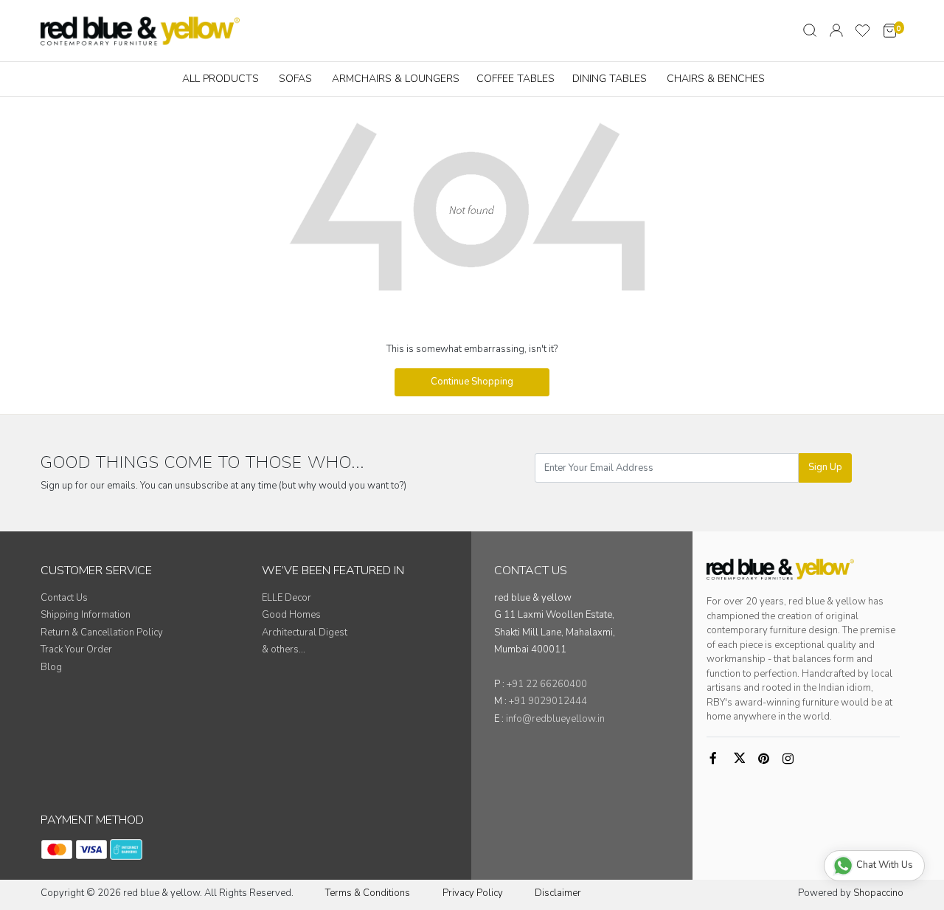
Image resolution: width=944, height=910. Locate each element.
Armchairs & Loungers (395, 79)
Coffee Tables (515, 79)
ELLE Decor (286, 597)
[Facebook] (718, 759)
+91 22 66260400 (547, 684)
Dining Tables (609, 79)
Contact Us (64, 597)
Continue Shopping (472, 381)
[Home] (140, 31)
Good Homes (291, 614)
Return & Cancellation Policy (102, 632)
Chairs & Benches (716, 79)
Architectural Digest (304, 632)
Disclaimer (558, 893)
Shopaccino (878, 893)
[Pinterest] (766, 759)
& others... (283, 649)
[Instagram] (791, 759)
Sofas (295, 79)
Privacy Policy (472, 893)
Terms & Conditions (367, 893)
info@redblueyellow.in (555, 718)
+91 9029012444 (548, 701)
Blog (51, 667)
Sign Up (825, 467)
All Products (220, 79)
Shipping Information (86, 614)
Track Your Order (76, 649)
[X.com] (742, 759)
